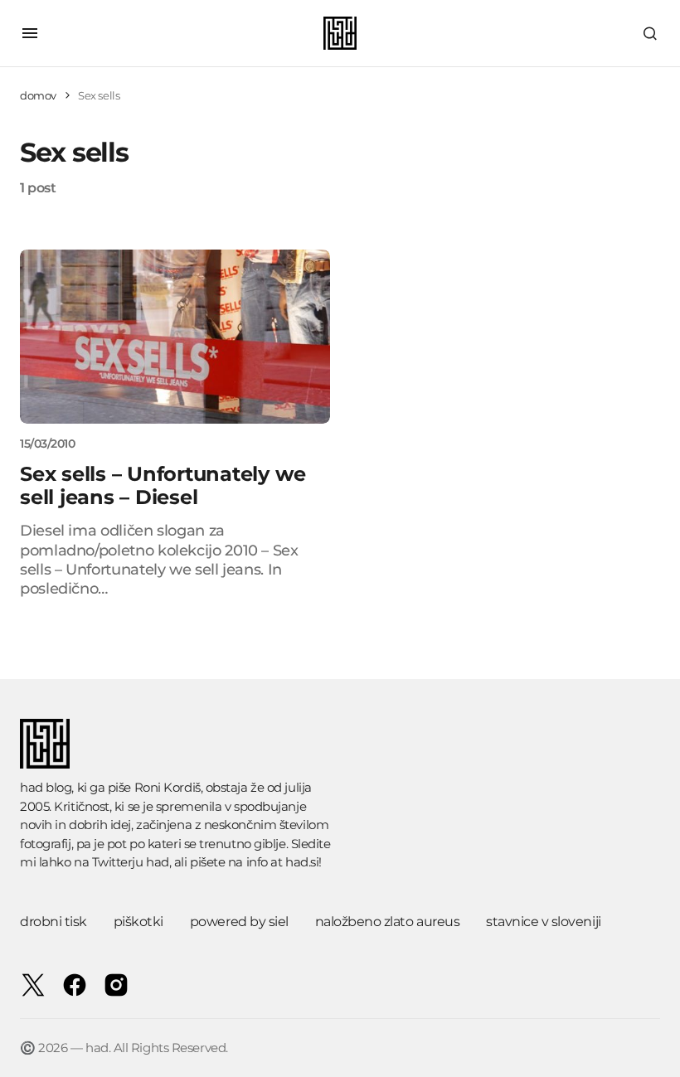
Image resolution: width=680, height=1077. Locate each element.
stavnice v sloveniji (543, 921)
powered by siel (239, 921)
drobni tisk (53, 921)
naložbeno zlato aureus (387, 921)
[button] (30, 33)
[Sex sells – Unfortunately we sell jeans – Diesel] (175, 337)
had (157, 862)
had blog (45, 787)
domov (38, 95)
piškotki (138, 921)
